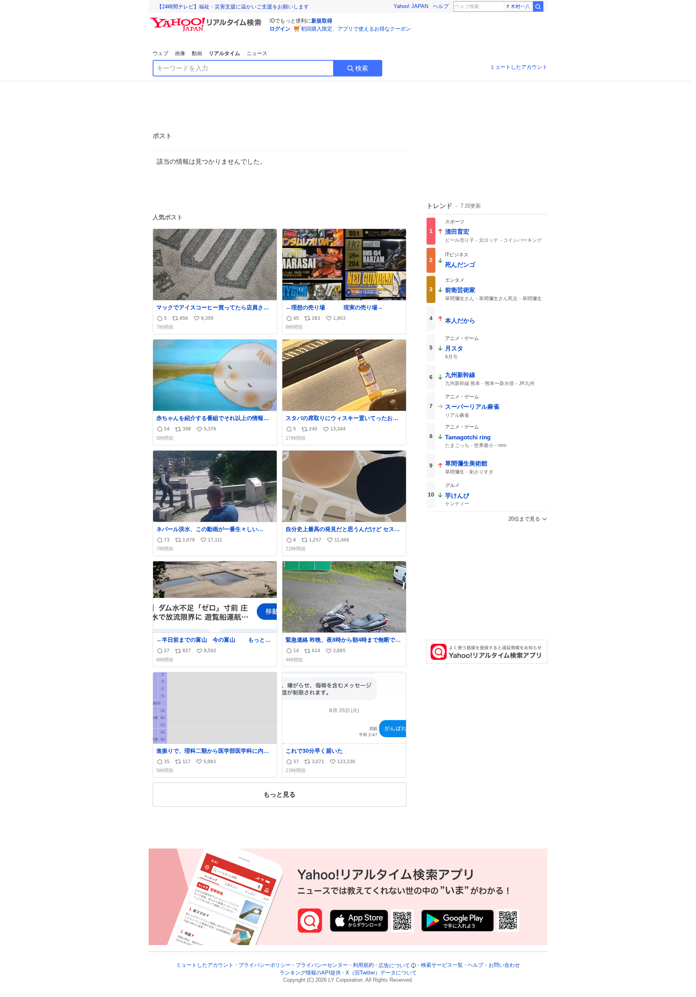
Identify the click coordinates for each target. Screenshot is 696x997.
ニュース (256, 53)
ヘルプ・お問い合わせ (494, 965)
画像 (180, 53)
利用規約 (363, 965)
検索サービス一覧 (442, 965)
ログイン (279, 29)
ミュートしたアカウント (518, 67)
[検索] (538, 6)
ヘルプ (441, 6)
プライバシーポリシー (264, 965)
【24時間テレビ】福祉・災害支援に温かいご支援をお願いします (233, 7)
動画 (197, 53)
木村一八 (520, 6)
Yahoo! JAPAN (411, 6)
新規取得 (321, 21)
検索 (361, 68)
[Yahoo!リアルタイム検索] (207, 20)
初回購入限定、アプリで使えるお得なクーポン (356, 29)
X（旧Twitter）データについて (381, 973)
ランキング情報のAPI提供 (310, 973)
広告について (394, 965)
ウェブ (160, 53)
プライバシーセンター (322, 965)
